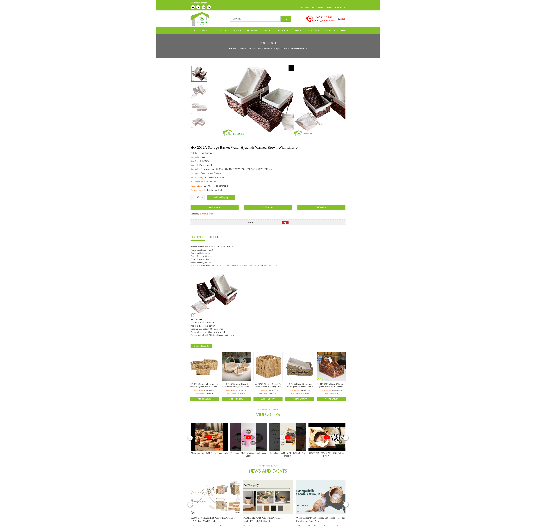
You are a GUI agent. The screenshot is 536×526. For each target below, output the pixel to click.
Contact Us (340, 7)
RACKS (237, 30)
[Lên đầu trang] (530, 519)
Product (243, 48)
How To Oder (318, 7)
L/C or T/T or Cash (213, 190)
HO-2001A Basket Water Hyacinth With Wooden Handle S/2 (332, 378)
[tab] (198, 237)
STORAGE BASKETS (208, 214)
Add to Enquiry (221, 197)
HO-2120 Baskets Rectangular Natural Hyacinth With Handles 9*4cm (204, 378)
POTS (343, 30)
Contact (216, 207)
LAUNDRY (223, 30)
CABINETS (330, 30)
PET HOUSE (252, 30)
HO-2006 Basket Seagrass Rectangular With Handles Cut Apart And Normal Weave (300, 378)
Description (198, 237)
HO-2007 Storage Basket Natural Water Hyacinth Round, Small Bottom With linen (236, 378)
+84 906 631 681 (323, 17)
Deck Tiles (313, 30)
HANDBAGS (282, 30)
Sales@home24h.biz (325, 20)
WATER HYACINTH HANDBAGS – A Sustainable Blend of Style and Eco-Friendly (319, 512)
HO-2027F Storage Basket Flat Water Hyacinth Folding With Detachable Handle (268, 378)
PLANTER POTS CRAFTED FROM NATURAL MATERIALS (210, 512)
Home (193, 30)
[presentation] (190, 430)
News (329, 7)
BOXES (297, 30)
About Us (305, 7)
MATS (267, 30)
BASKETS (206, 30)
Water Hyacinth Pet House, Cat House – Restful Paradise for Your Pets (267, 512)
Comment (216, 237)
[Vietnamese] (343, 18)
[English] (340, 18)
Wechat (322, 207)
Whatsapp (269, 207)
